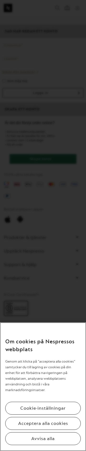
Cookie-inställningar (43, 408)
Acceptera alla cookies (43, 423)
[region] (43, 386)
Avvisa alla (43, 438)
